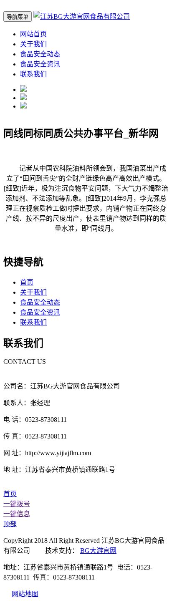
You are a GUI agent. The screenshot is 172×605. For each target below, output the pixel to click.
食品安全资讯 (40, 64)
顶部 (10, 523)
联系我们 (33, 74)
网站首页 (33, 34)
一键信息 (16, 513)
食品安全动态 (40, 54)
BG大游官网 (98, 550)
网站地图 (25, 593)
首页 (26, 282)
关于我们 (33, 44)
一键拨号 (16, 503)
